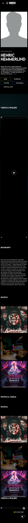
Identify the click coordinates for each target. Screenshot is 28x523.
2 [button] (12, 237)
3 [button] (14, 237)
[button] (2, 237)
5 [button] (17, 237)
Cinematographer (6, 51)
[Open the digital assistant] (22, 516)
